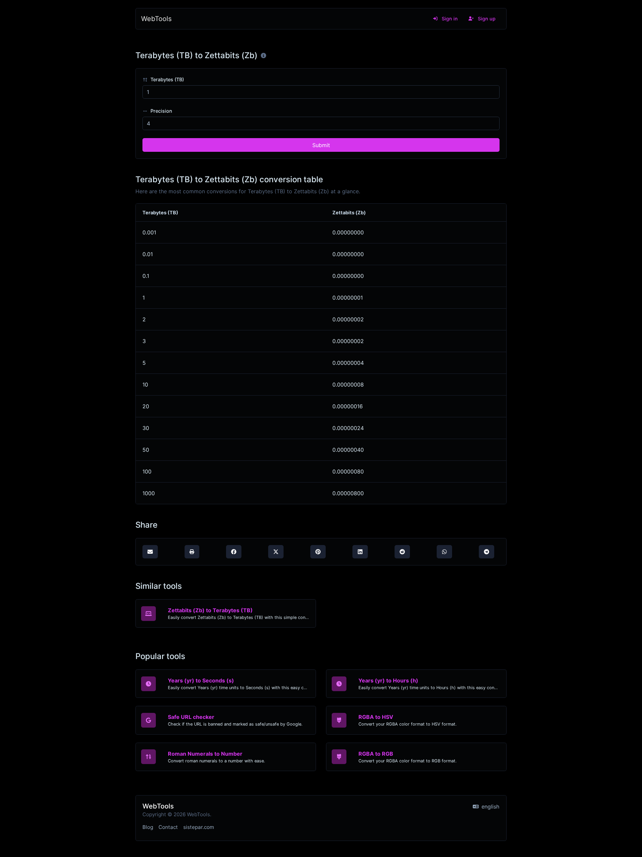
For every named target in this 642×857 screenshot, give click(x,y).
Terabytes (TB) (166, 79)
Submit (321, 145)
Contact (168, 827)
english (489, 806)
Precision (160, 111)
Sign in (449, 18)
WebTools (156, 19)
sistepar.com (198, 827)
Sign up (486, 18)
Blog (147, 827)
